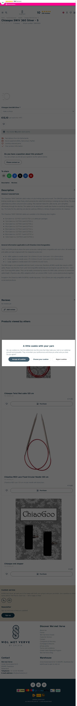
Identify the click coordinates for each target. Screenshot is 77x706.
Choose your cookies (40, 359)
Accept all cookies (19, 359)
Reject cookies (61, 359)
